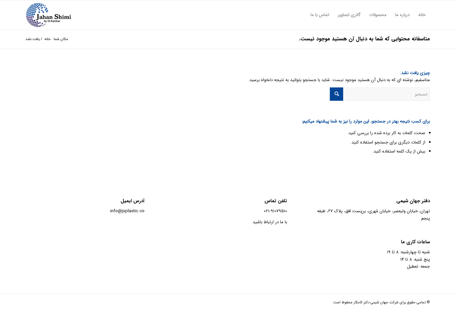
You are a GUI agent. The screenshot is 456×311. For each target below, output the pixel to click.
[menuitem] (422, 15)
